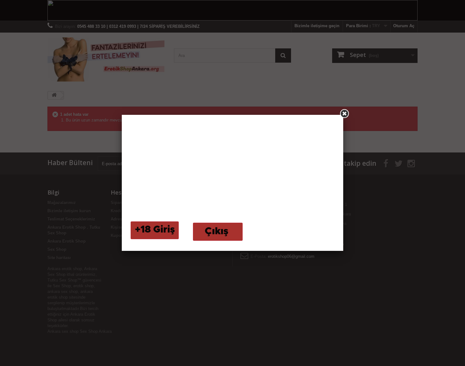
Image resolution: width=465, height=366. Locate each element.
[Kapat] (344, 113)
